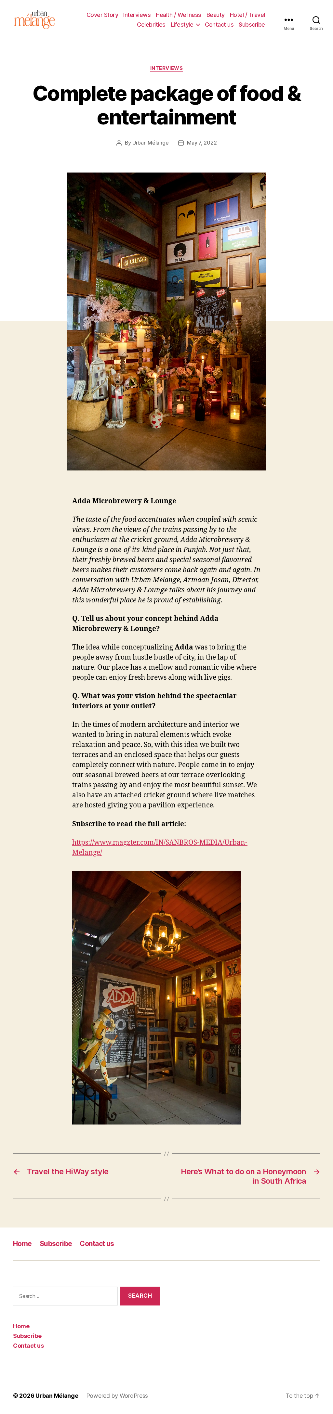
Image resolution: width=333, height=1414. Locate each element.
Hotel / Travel (247, 14)
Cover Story (102, 14)
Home (22, 1244)
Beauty (215, 14)
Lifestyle (182, 24)
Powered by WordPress (117, 1395)
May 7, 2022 (202, 142)
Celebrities (151, 24)
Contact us (219, 24)
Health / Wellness (178, 14)
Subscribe (252, 24)
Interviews (137, 14)
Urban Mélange (150, 142)
